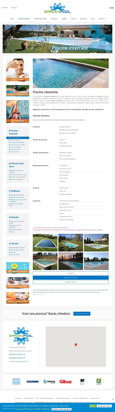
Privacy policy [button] (64, 406)
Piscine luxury (14, 152)
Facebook (4, 7)
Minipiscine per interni (17, 197)
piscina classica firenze (40, 292)
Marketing (47, 409)
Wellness (54, 19)
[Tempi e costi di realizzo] (17, 298)
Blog (92, 19)
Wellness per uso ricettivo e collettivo (18, 200)
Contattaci (70, 273)
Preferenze (29, 409)
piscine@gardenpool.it (20, 361)
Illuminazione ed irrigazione (14, 226)
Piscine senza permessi (17, 177)
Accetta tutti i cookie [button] (104, 406)
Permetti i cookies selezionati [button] (62, 409)
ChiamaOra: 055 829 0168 (17, 354)
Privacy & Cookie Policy (80, 398)
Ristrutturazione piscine (17, 247)
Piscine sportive (15, 149)
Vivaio (12, 232)
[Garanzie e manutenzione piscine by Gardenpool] (17, 91)
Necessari (20, 409)
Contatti (102, 19)
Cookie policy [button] (54, 406)
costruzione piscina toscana (91, 292)
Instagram (14, 7)
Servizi (73, 19)
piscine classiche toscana (99, 290)
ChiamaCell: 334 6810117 (17, 358)
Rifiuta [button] (93, 406)
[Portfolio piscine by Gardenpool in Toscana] (17, 111)
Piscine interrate (24, 19)
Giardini (64, 19)
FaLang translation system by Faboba (38, 294)
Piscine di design (15, 147)
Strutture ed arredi (16, 229)
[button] (76, 345)
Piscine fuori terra (40, 19)
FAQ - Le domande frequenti (44, 398)
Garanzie (13, 252)
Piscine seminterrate (16, 179)
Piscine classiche (15, 138)
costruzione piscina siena (73, 292)
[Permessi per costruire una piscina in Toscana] (17, 283)
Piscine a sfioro (15, 140)
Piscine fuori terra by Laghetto (16, 171)
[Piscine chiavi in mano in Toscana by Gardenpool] (17, 70)
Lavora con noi (95, 398)
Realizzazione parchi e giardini (16, 222)
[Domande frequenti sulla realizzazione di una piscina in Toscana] (17, 268)
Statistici (38, 409)
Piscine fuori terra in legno (18, 174)
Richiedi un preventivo (71, 277)
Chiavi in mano (14, 254)
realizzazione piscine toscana (64, 290)
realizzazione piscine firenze (45, 290)
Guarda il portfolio (70, 282)
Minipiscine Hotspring (17, 195)
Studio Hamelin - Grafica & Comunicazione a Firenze (84, 402)
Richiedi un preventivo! (82, 313)
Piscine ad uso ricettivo (17, 145)
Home (12, 19)
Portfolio (83, 19)
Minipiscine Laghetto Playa (16, 204)
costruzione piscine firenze (56, 292)
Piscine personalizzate (17, 142)
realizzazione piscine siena (82, 290)
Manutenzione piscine (17, 250)
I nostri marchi (28, 398)
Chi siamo (18, 398)
